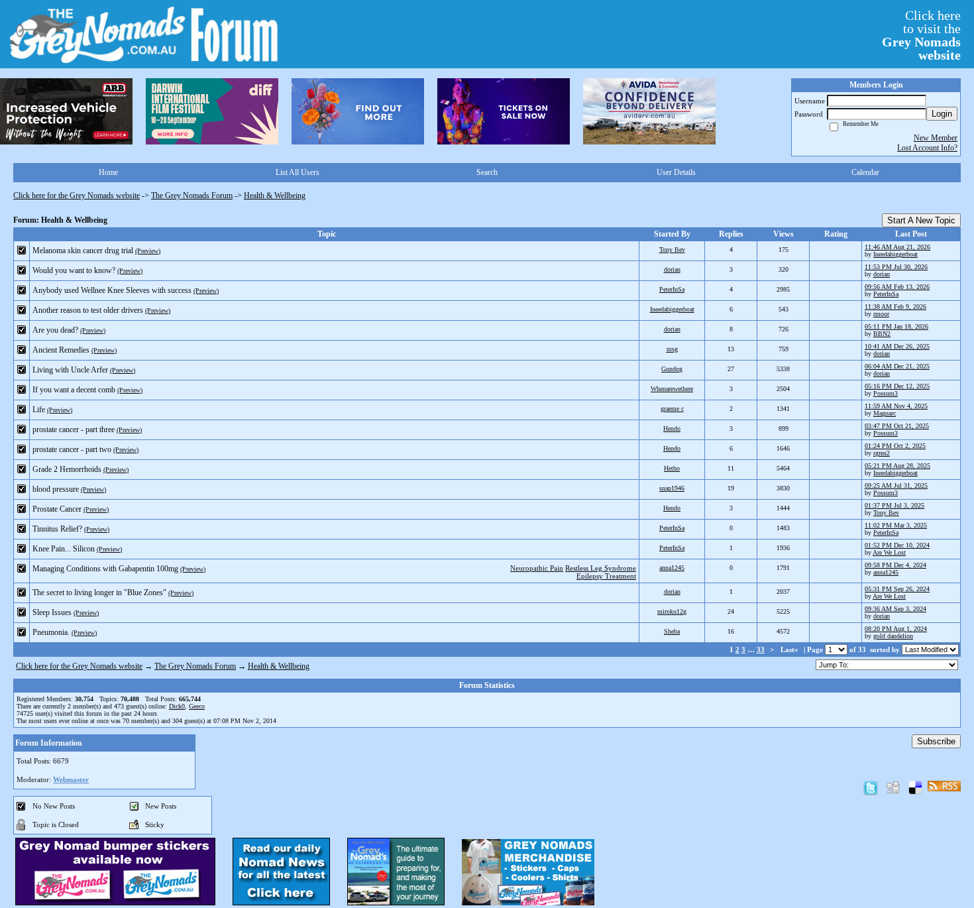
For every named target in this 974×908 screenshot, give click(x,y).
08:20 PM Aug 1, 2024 (896, 628)
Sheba (672, 631)
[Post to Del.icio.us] (915, 787)
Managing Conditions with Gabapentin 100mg (105, 568)
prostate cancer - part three (73, 429)
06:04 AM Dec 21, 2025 (897, 366)
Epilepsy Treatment (606, 576)
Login (942, 114)
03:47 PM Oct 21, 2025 (897, 425)
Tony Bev (672, 249)
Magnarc (884, 413)
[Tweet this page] (870, 787)
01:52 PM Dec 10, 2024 (897, 545)
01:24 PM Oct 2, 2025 (895, 445)
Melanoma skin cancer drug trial (82, 250)
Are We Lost (889, 552)
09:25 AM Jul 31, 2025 (896, 485)
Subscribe (936, 741)
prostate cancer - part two (71, 449)
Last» (790, 649)
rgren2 (881, 453)
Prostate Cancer (56, 509)
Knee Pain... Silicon (63, 548)
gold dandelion (893, 636)
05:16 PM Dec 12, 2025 (897, 386)
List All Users (297, 172)
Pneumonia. (51, 632)
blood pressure (55, 489)
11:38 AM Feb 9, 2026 (895, 306)
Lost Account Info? (927, 147)
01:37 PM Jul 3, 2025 (894, 505)
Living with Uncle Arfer (70, 369)
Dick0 (177, 706)
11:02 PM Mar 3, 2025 (896, 525)
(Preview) (147, 251)
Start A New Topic (921, 220)
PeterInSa (671, 289)
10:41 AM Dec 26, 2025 (897, 346)
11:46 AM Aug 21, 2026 (897, 247)
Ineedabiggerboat (895, 254)
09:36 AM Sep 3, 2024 (895, 608)
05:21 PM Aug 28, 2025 (897, 465)
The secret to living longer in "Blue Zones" (99, 592)
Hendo (671, 428)
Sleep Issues (52, 612)
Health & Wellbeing (274, 195)
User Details (676, 172)
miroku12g (671, 611)
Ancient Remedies (60, 350)
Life (38, 409)
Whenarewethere (672, 388)
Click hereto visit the (921, 35)
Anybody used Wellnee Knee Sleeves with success (111, 290)
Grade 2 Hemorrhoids (66, 469)
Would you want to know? (73, 270)
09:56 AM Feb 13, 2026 (897, 286)
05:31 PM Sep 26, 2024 (897, 589)
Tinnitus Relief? (57, 529)
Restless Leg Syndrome (600, 568)
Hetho (672, 468)
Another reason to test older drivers (87, 310)
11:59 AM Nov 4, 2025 (896, 406)
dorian (672, 269)
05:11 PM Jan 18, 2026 (896, 326)
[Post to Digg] (893, 787)
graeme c (672, 408)
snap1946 (671, 488)
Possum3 (885, 393)
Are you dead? (55, 330)
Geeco (197, 706)
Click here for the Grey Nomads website (76, 195)
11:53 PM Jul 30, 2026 (896, 266)
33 (761, 649)
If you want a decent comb (73, 389)
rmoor (881, 313)
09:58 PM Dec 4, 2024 (895, 565)
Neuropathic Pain (536, 568)
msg (672, 349)
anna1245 (671, 567)
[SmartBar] (66, 111)
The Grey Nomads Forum (192, 195)
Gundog (671, 368)
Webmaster (71, 779)
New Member (935, 137)
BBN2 (882, 333)
